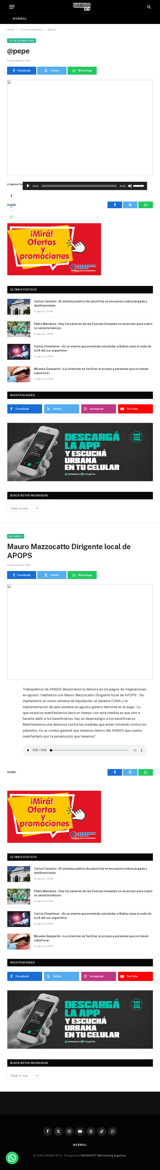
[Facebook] (11, 196)
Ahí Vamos (15, 536)
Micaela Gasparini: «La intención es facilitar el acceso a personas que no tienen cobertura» (91, 371)
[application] (85, 186)
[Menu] (12, 6)
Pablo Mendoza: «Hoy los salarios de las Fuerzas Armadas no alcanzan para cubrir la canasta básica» (93, 326)
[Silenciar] (130, 186)
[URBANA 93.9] (82, 7)
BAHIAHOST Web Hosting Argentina (103, 1155)
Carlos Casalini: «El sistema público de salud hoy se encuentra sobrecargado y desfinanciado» (90, 303)
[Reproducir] (28, 186)
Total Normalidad (21, 40)
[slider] (139, 185)
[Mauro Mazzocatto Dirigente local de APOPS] (80, 631)
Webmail (20, 18)
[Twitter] (11, 206)
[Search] (148, 6)
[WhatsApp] (11, 217)
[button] (12, 1158)
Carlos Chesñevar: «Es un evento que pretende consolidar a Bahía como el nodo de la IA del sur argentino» (92, 348)
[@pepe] (80, 127)
